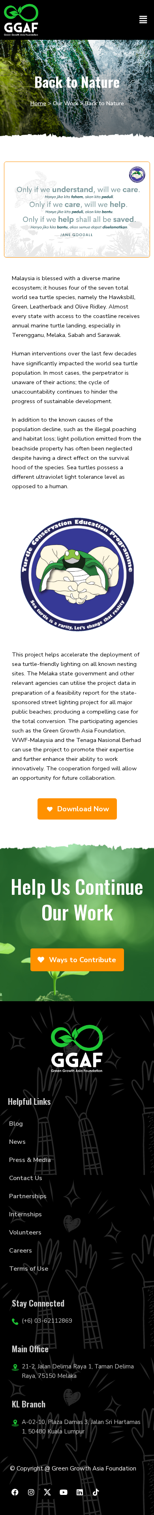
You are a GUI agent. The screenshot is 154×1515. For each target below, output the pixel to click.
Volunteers (25, 1232)
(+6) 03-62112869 (47, 1321)
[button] (143, 19)
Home (38, 103)
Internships (25, 1214)
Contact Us (25, 1178)
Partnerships (28, 1196)
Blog (16, 1123)
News (17, 1142)
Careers (20, 1250)
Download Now (82, 809)
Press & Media (30, 1160)
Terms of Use (28, 1268)
